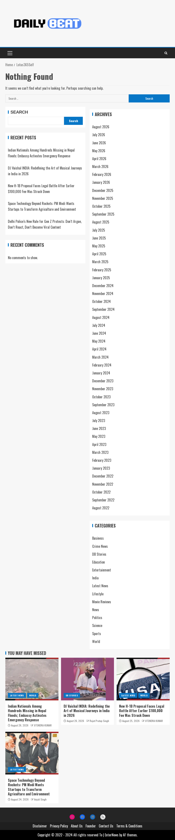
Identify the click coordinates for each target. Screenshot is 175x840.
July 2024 (98, 325)
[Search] (166, 53)
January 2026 (101, 182)
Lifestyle (98, 593)
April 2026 (99, 158)
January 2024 (101, 372)
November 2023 (102, 388)
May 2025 (98, 245)
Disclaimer (40, 825)
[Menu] (9, 53)
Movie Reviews (101, 601)
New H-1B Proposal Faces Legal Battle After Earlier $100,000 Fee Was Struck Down (141, 711)
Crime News (100, 546)
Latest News (100, 585)
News (95, 609)
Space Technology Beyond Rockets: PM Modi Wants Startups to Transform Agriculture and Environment (29, 787)
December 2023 (102, 380)
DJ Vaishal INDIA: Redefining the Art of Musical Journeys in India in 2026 (87, 711)
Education (98, 562)
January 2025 (101, 277)
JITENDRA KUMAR (43, 725)
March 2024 (100, 357)
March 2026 (100, 166)
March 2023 (100, 452)
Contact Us (106, 825)
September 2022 (103, 500)
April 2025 (99, 253)
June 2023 (99, 428)
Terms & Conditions (129, 825)
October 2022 (101, 492)
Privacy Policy (59, 825)
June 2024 (99, 333)
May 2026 (98, 150)
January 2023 (101, 468)
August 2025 (100, 222)
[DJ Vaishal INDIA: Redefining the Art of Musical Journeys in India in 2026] (87, 679)
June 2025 (99, 238)
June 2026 (99, 142)
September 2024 (103, 309)
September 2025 (103, 214)
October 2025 (101, 206)
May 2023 (98, 436)
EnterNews (111, 834)
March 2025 (100, 261)
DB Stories (99, 554)
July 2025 (98, 230)
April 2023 (99, 444)
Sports (96, 633)
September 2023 (103, 404)
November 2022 (102, 484)
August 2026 (100, 126)
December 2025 (102, 190)
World (96, 641)
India (95, 577)
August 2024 (100, 317)
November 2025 (102, 198)
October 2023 (101, 396)
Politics (97, 617)
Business (98, 538)
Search (19, 112)
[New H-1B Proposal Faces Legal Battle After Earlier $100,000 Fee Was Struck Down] (143, 679)
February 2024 (101, 365)
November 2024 (102, 293)
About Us (77, 825)
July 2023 (98, 420)
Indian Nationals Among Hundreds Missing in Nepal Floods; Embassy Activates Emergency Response (27, 713)
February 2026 (101, 174)
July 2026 (98, 134)
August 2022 (100, 507)
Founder (91, 825)
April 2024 (99, 349)
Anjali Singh (40, 799)
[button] (9, 53)
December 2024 (103, 285)
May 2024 (98, 341)
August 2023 (100, 412)
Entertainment (101, 570)
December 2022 (102, 476)
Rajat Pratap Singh (99, 721)
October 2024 (101, 301)
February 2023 (101, 460)
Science (97, 625)
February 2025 (101, 269)
